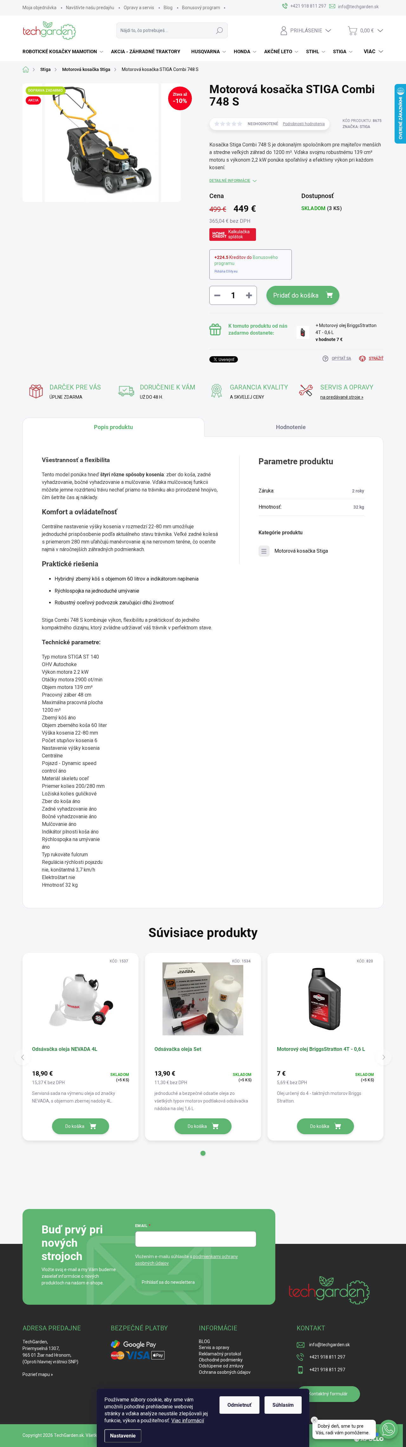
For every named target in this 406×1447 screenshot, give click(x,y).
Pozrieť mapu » (38, 1374)
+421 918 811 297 (327, 1357)
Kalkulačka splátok (239, 234)
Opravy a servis (139, 7)
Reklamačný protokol (220, 1353)
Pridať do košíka (295, 295)
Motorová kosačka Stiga (301, 551)
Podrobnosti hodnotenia (304, 124)
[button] (203, 1153)
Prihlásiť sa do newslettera (168, 1282)
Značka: (356, 127)
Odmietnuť (239, 1405)
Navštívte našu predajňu (90, 7)
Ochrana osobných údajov (225, 1372)
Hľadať (219, 30)
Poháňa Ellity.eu (226, 271)
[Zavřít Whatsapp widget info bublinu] (314, 1420)
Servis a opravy (214, 1347)
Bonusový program (201, 7)
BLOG (204, 1341)
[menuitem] (64, 51)
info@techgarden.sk (329, 1344)
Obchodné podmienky (221, 1359)
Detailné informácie (229, 180)
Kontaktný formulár (328, 1393)
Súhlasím (283, 1405)
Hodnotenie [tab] (291, 427)
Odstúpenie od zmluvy (221, 1365)
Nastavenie (123, 1436)
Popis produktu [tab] (113, 427)
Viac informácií (187, 1421)
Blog (168, 7)
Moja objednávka (39, 7)
